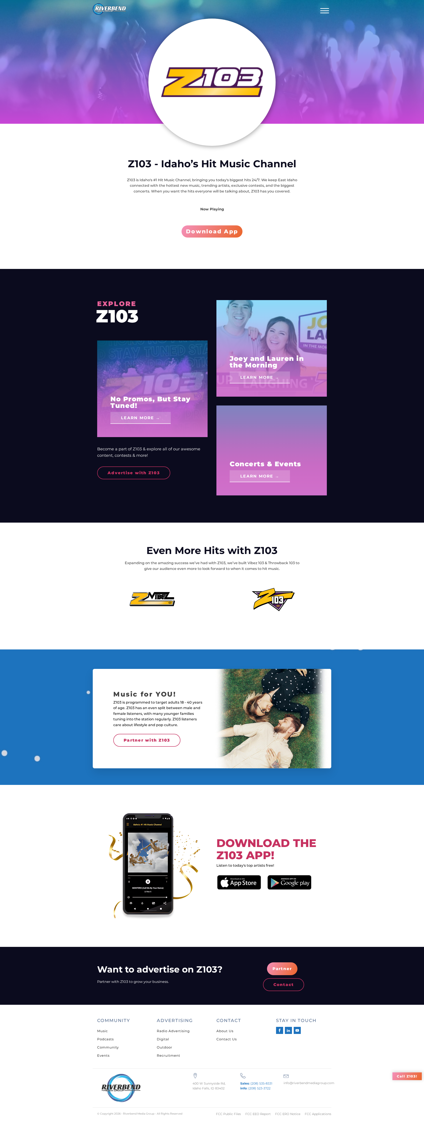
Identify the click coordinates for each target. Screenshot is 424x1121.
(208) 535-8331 (256, 1083)
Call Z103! (407, 1076)
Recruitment (168, 1055)
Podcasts (105, 1039)
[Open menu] (324, 10)
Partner (282, 968)
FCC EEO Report (258, 1114)
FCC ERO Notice (287, 1114)
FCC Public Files (228, 1114)
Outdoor (164, 1047)
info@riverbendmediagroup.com (309, 1083)
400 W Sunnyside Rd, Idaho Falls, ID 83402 (209, 1085)
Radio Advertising (173, 1031)
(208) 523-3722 (255, 1088)
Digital (163, 1039)
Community (108, 1047)
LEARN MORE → (140, 417)
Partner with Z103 (147, 740)
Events (103, 1055)
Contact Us (226, 1039)
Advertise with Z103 (134, 472)
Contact (283, 984)
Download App (212, 231)
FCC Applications (318, 1114)
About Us (224, 1031)
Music (102, 1031)
